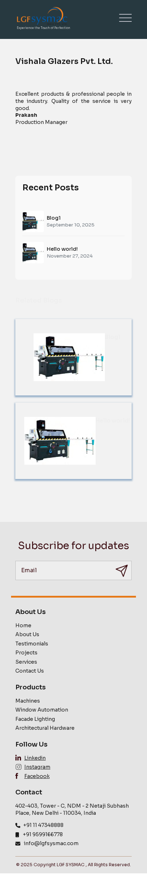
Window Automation (41, 710)
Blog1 (54, 218)
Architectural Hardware (45, 728)
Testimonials (31, 643)
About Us (27, 634)
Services (26, 662)
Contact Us (29, 671)
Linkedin (35, 758)
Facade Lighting (35, 719)
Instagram (37, 767)
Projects (26, 652)
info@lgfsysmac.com (51, 843)
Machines (27, 701)
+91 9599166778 (43, 834)
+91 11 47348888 (43, 825)
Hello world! (62, 249)
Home (23, 625)
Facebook (37, 776)
